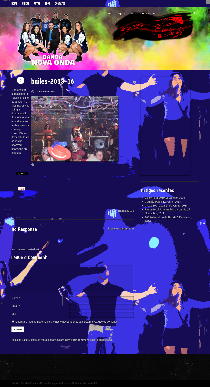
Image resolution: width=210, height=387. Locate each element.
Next (197, 28)
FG (95, 383)
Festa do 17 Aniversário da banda (166, 209)
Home (14, 4)
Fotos (37, 4)
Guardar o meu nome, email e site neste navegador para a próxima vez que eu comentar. (66, 321)
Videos (25, 4)
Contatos (60, 4)
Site (13, 313)
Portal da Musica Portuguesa (45, 383)
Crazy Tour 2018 (155, 205)
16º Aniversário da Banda (160, 217)
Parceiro (15, 383)
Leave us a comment (121, 228)
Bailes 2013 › (126, 210)
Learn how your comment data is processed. (85, 339)
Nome (15, 298)
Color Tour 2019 (155, 197)
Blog (47, 4)
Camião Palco (153, 201)
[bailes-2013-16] (74, 159)
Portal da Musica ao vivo (74, 383)
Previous (106, 28)
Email (14, 306)
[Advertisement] (165, 126)
